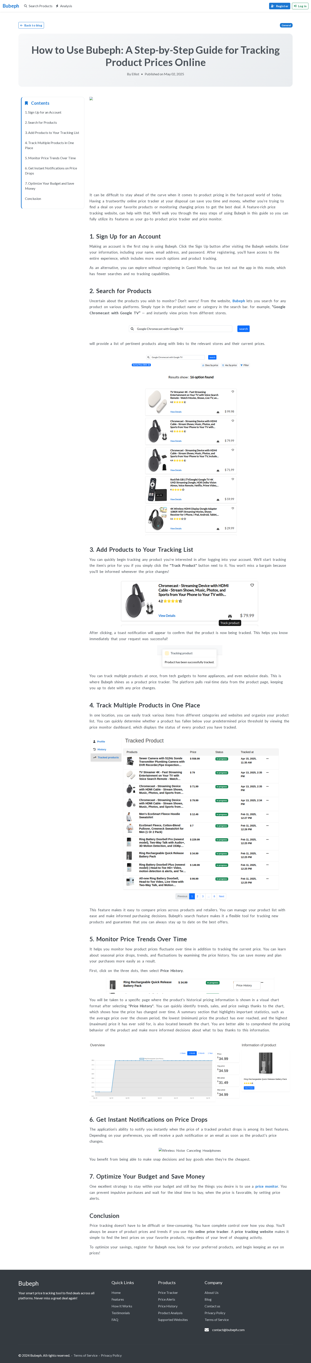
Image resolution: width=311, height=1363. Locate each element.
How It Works (121, 1306)
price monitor (266, 1186)
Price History (168, 1306)
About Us (212, 1292)
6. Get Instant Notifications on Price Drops (51, 170)
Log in (302, 6)
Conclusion (33, 198)
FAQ (114, 1320)
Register (282, 6)
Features (117, 1299)
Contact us (212, 1306)
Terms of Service (217, 1320)
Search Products (40, 6)
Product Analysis (170, 1313)
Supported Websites (173, 1320)
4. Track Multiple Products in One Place (49, 145)
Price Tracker (168, 1292)
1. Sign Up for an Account (43, 112)
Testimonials (120, 1313)
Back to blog (33, 25)
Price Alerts (166, 1299)
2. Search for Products (41, 122)
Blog (208, 1299)
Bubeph (239, 301)
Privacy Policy (215, 1313)
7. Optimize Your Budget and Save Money (49, 185)
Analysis (66, 6)
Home (116, 1292)
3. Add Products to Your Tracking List (52, 132)
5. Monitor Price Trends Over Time (50, 158)
